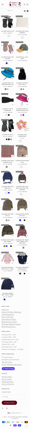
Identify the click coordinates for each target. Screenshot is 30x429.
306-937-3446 (7, 362)
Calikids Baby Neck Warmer (22, 31)
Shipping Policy (7, 382)
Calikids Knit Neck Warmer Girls (8, 161)
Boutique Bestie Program (11, 324)
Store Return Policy (9, 319)
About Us (5, 310)
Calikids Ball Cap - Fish (22, 57)
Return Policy (7, 379)
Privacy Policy (7, 377)
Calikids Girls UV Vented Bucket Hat (22, 109)
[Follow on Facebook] (2, 408)
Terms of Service (8, 384)
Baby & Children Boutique (11, 312)
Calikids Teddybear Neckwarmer (22, 268)
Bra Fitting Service (8, 327)
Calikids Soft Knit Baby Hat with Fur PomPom (22, 188)
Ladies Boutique (8, 314)
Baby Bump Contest (9, 322)
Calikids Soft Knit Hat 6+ (8, 214)
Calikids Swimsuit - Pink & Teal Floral (7, 268)
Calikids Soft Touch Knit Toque (7, 240)
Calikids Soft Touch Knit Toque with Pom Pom (22, 241)
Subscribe (9, 403)
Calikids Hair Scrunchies (22, 135)
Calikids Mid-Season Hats (22, 161)
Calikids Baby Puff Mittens (8, 57)
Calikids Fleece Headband (7, 109)
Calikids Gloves (7, 134)
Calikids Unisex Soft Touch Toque (8, 294)
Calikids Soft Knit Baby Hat (8, 187)
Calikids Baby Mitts (7, 31)
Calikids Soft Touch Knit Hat (22, 214)
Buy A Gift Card (7, 317)
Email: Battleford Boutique (12, 365)
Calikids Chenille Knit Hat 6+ (22, 83)
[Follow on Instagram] (7, 408)
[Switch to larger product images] (25, 11)
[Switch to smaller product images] (27, 11)
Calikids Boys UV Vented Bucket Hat (7, 83)
